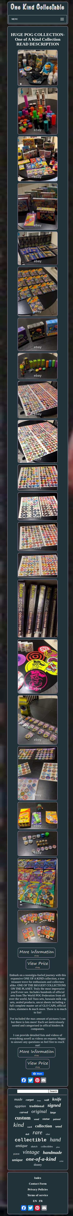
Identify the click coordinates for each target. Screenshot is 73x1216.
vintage (31, 1152)
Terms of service (37, 1195)
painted (56, 1119)
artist (61, 1161)
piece (16, 1154)
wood (36, 1119)
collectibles (47, 1146)
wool (58, 1126)
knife (56, 1099)
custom (23, 1118)
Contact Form (38, 1183)
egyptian (20, 1106)
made (18, 1099)
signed (54, 1105)
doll (27, 1134)
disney (38, 1164)
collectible (31, 1140)
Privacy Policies (38, 1189)
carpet (30, 1099)
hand (55, 1139)
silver (48, 1134)
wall (46, 1099)
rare (37, 1132)
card (29, 1127)
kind (18, 1125)
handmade (52, 1152)
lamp (39, 1101)
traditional (36, 1106)
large (53, 1112)
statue (46, 1119)
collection (43, 1126)
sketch (34, 1146)
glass (58, 1147)
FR (41, 1201)
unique (17, 1160)
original (39, 1111)
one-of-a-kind (41, 1159)
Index (37, 1178)
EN (35, 1201)
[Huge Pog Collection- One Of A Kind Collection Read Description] (38, 68)
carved (24, 1112)
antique (22, 1146)
